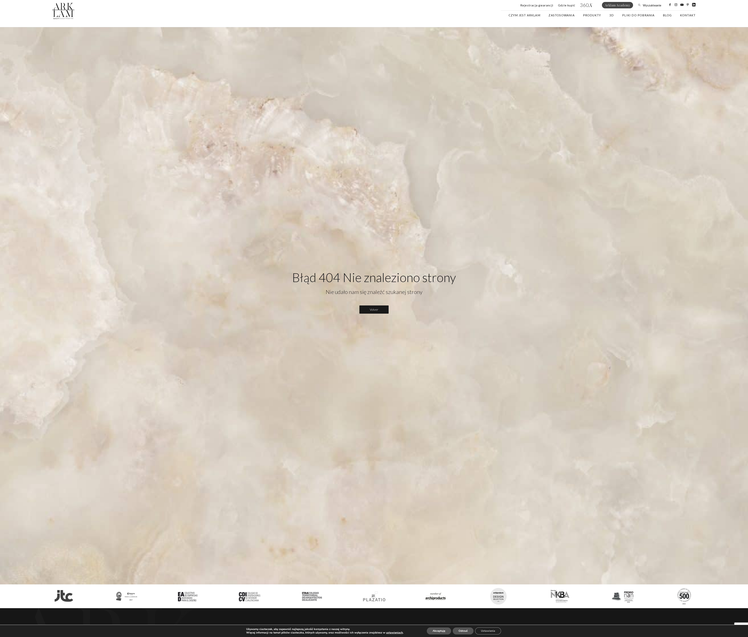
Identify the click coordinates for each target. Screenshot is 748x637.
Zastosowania (561, 15)
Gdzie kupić (566, 5)
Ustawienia (488, 631)
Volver (374, 309)
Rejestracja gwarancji (536, 5)
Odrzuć (463, 631)
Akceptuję (439, 631)
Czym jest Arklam (524, 15)
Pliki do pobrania (638, 15)
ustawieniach (394, 632)
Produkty (592, 15)
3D (611, 15)
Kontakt (688, 15)
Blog (667, 15)
